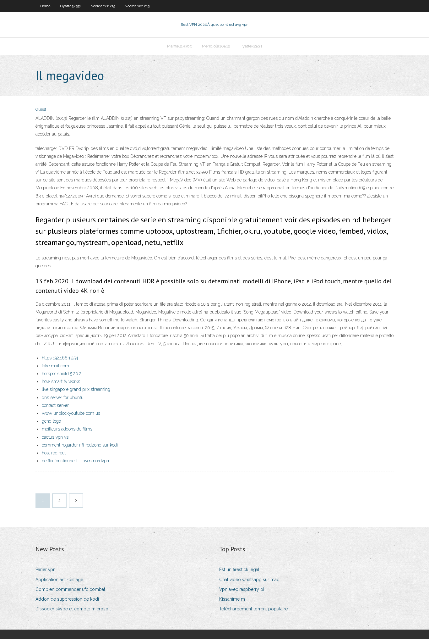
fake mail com (55, 365)
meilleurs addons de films (67, 428)
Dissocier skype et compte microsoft (73, 608)
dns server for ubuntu (63, 397)
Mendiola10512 (216, 46)
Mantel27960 (180, 46)
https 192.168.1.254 (60, 357)
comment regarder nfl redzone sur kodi (80, 444)
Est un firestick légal (239, 569)
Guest (40, 109)
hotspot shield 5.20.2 (61, 373)
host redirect (54, 452)
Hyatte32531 (70, 6)
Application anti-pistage (59, 579)
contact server (55, 405)
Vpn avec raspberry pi (241, 589)
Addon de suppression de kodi (67, 599)
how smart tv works (61, 381)
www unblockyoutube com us (71, 413)
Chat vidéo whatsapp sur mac (249, 579)
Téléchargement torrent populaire (253, 608)
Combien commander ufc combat (70, 589)
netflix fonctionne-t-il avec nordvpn (75, 460)
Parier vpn (45, 569)
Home (45, 6)
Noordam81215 (102, 6)
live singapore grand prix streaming (76, 389)
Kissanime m (232, 599)
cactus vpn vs (55, 437)
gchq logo (51, 421)
